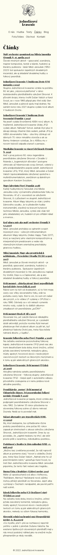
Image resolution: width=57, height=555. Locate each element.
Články (38, 32)
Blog (46, 32)
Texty (29, 32)
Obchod (30, 36)
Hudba (20, 32)
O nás (11, 32)
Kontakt (41, 36)
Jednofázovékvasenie (28, 23)
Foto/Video (18, 36)
